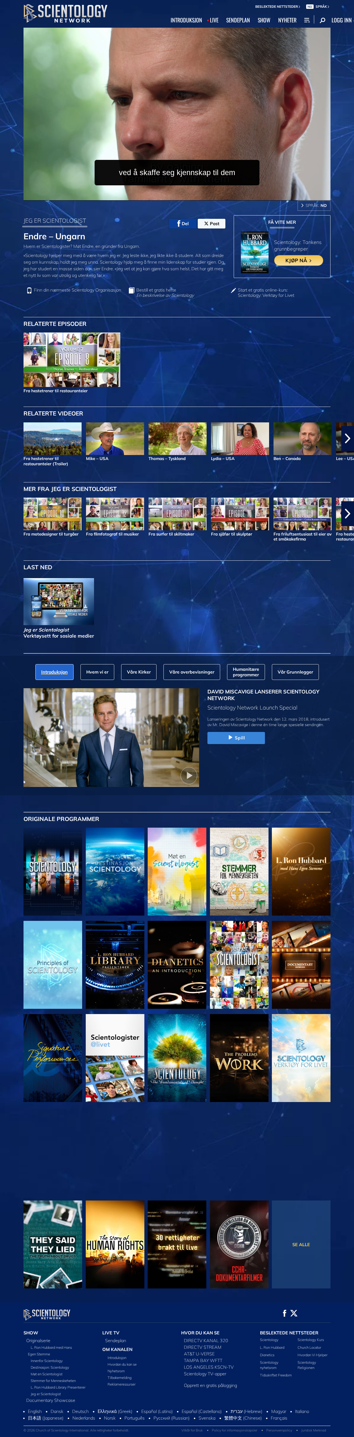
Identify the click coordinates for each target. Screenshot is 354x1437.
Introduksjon (117, 1357)
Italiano (302, 1416)
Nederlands (83, 1423)
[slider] (188, 195)
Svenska (207, 1423)
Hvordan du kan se (122, 1364)
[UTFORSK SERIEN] (53, 872)
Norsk (110, 1423)
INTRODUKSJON (186, 20)
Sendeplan (115, 1340)
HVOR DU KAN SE (200, 1332)
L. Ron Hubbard (272, 1347)
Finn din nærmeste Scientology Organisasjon (77, 290)
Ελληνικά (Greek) (115, 1416)
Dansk (57, 1416)
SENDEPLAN (238, 20)
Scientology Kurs (311, 1339)
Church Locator (309, 1347)
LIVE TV (110, 1332)
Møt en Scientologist (47, 1374)
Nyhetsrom (116, 1371)
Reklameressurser (122, 1384)
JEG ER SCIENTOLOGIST (55, 220)
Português (134, 1423)
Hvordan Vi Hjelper (312, 1355)
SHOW (264, 20)
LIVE (214, 20)
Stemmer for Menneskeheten (53, 1380)
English (35, 1416)
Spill (240, 737)
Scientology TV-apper (205, 1373)
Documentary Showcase (50, 1400)
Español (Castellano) (202, 1416)
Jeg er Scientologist (46, 1394)
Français (279, 1423)
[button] (6, 438)
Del (185, 223)
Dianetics (267, 1355)
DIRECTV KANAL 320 (206, 1340)
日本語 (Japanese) (46, 1423)
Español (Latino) (157, 1416)
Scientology (269, 1339)
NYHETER (287, 20)
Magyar (278, 1416)
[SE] (53, 965)
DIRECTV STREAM (203, 1347)
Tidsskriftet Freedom (276, 1375)
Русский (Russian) (171, 1423)
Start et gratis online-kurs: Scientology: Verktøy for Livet (266, 292)
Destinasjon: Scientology (50, 1367)
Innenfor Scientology (47, 1360)
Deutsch (80, 1416)
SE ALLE (301, 1244)
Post (214, 223)
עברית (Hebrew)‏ (246, 1416)
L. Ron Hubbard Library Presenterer (58, 1387)
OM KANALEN (117, 1349)
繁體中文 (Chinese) (243, 1423)
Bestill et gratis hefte (165, 292)
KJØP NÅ (297, 260)
